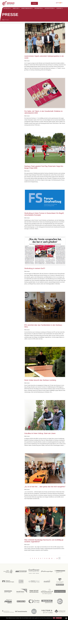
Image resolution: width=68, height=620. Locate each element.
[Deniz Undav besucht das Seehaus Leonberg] (45, 361)
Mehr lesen (27, 60)
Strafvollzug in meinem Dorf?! (34, 268)
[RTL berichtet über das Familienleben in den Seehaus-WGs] (45, 306)
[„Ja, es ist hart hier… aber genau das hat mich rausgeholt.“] (45, 468)
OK (54, 617)
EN (58, 2)
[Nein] (66, 618)
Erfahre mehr (58, 617)
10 (49, 558)
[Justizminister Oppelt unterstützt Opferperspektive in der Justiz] (45, 37)
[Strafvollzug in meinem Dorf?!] (45, 251)
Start (3, 19)
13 (57, 558)
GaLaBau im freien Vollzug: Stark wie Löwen (40, 433)
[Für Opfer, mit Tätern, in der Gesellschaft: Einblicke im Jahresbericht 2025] (45, 93)
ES (61, 2)
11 (51, 558)
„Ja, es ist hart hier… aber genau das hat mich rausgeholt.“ (45, 486)
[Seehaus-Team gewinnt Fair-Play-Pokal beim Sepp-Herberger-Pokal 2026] (45, 148)
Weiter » (59, 558)
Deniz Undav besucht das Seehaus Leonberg (40, 380)
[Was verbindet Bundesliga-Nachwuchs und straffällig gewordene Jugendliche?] (45, 521)
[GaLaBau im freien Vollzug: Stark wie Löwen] (45, 415)
